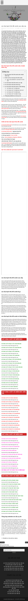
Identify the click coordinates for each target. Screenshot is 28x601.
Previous (2, 542)
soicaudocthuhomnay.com (14, 10)
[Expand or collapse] (25, 72)
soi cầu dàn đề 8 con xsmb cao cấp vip (13, 570)
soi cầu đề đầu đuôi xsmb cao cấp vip (13, 568)
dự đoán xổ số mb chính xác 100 (14, 580)
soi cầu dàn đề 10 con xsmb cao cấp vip (14, 566)
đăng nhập (6, 546)
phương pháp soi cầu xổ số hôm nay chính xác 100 (13, 587)
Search (14, 552)
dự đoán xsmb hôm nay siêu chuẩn (13, 585)
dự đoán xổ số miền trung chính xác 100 (14, 583)
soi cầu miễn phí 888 (14, 590)
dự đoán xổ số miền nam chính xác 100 (13, 581)
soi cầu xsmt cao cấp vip (13, 593)
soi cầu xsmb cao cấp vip (12, 538)
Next (26, 542)
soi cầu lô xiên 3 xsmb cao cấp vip (13, 564)
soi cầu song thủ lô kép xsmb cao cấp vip (13, 563)
